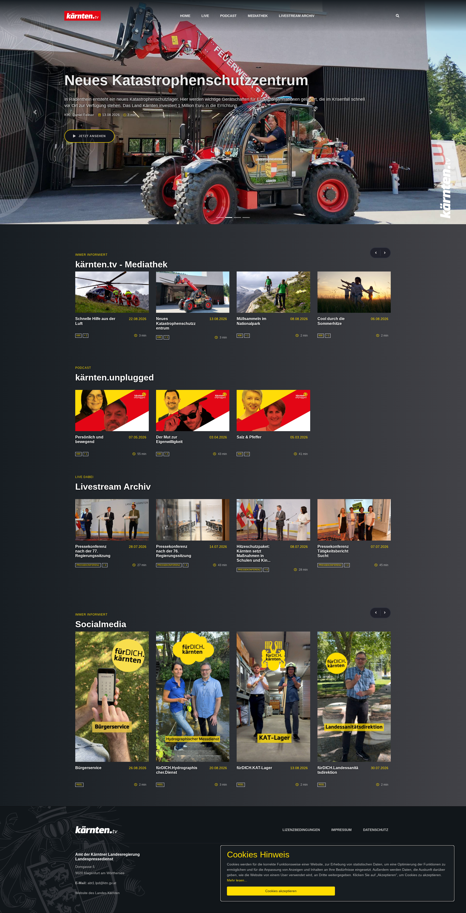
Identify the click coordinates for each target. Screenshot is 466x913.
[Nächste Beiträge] (385, 252)
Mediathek (258, 16)
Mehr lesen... (237, 880)
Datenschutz (375, 830)
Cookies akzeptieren (281, 891)
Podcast (228, 16)
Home (185, 16)
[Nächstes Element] (431, 112)
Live (205, 16)
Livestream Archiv (296, 16)
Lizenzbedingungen (301, 830)
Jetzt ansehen (92, 136)
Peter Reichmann (110, 115)
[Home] (82, 15)
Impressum (341, 830)
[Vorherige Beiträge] (378, 252)
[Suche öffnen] (399, 16)
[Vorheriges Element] (35, 112)
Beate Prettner (84, 115)
